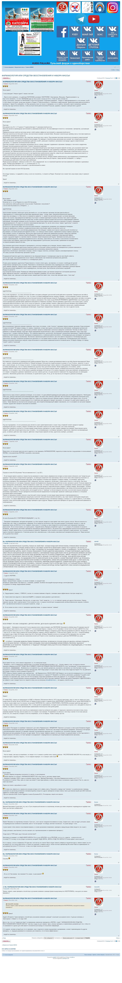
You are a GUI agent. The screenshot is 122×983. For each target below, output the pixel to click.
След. (117, 938)
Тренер (6, 83)
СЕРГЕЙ (6, 543)
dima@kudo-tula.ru (51, 680)
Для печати (115, 67)
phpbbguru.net (65, 958)
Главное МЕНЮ (29, 67)
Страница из (109, 78)
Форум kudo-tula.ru (20, 67)
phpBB (54, 957)
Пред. (4, 938)
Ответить (4, 77)
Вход (118, 69)
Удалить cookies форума (98, 954)
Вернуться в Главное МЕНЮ (10, 945)
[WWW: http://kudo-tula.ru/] (95, 97)
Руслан (6, 804)
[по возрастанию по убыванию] (82, 938)
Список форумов (9, 67)
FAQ (114, 69)
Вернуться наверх (118, 110)
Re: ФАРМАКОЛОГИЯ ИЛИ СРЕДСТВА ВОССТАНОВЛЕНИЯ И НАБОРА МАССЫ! (31, 541)
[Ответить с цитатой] (88, 81)
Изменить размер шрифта (117, 67)
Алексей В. (6, 888)
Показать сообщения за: (38, 938)
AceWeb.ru (72, 957)
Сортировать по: (58, 938)
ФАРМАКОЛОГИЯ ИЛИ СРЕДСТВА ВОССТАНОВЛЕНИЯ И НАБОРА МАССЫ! (36, 75)
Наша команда (88, 954)
